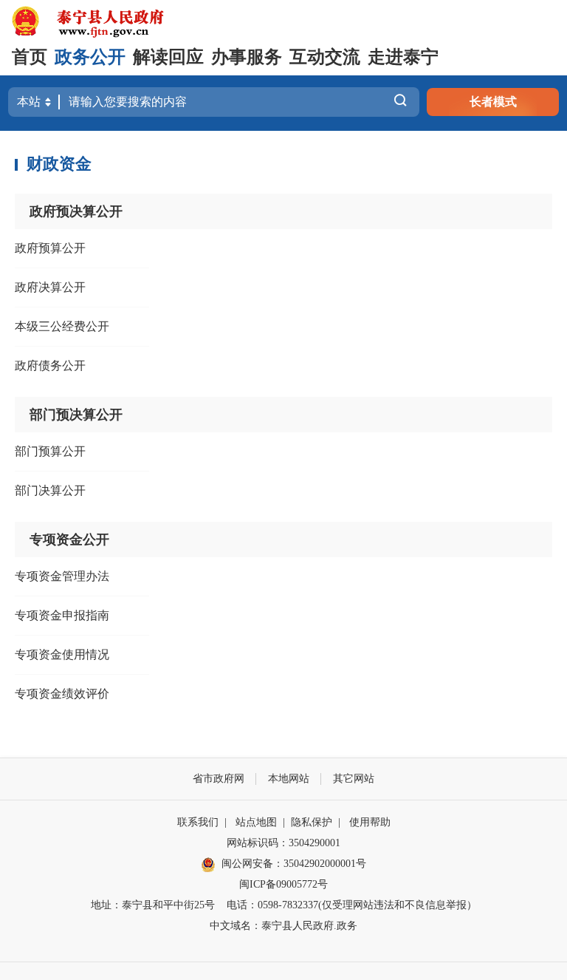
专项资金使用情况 (62, 654)
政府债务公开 (50, 365)
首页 (29, 57)
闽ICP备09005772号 (283, 884)
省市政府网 (218, 778)
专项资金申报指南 (62, 615)
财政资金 (59, 163)
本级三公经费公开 (62, 326)
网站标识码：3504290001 (283, 842)
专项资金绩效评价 (62, 693)
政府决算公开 (50, 287)
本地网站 (288, 778)
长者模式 (493, 101)
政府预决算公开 (76, 211)
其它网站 (353, 778)
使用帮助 (370, 822)
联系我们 (198, 822)
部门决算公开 (50, 490)
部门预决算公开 (76, 414)
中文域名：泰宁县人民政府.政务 (283, 925)
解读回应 (168, 57)
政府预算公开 (50, 248)
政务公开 (90, 57)
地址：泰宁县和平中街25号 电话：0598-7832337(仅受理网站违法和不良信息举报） (284, 905)
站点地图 (256, 822)
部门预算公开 (50, 451)
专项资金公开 (69, 539)
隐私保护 (311, 822)
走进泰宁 (403, 57)
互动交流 (324, 57)
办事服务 (246, 57)
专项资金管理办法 (62, 576)
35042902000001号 (325, 863)
